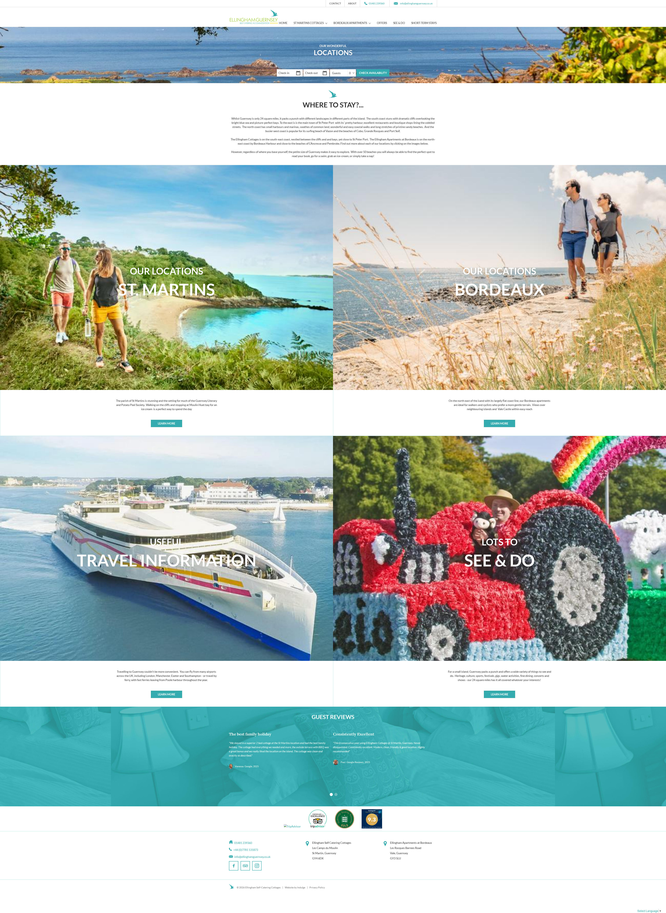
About (352, 3)
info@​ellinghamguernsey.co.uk (416, 3)
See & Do (399, 22)
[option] (281, 751)
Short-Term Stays (424, 22)
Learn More (166, 423)
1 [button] (331, 794)
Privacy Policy (317, 887)
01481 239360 (377, 3)
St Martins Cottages (309, 22)
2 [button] (336, 794)
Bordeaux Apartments (350, 22)
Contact (335, 3)
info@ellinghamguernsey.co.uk (252, 856)
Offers (382, 22)
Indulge (301, 887)
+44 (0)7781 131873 (245, 849)
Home (283, 22)
